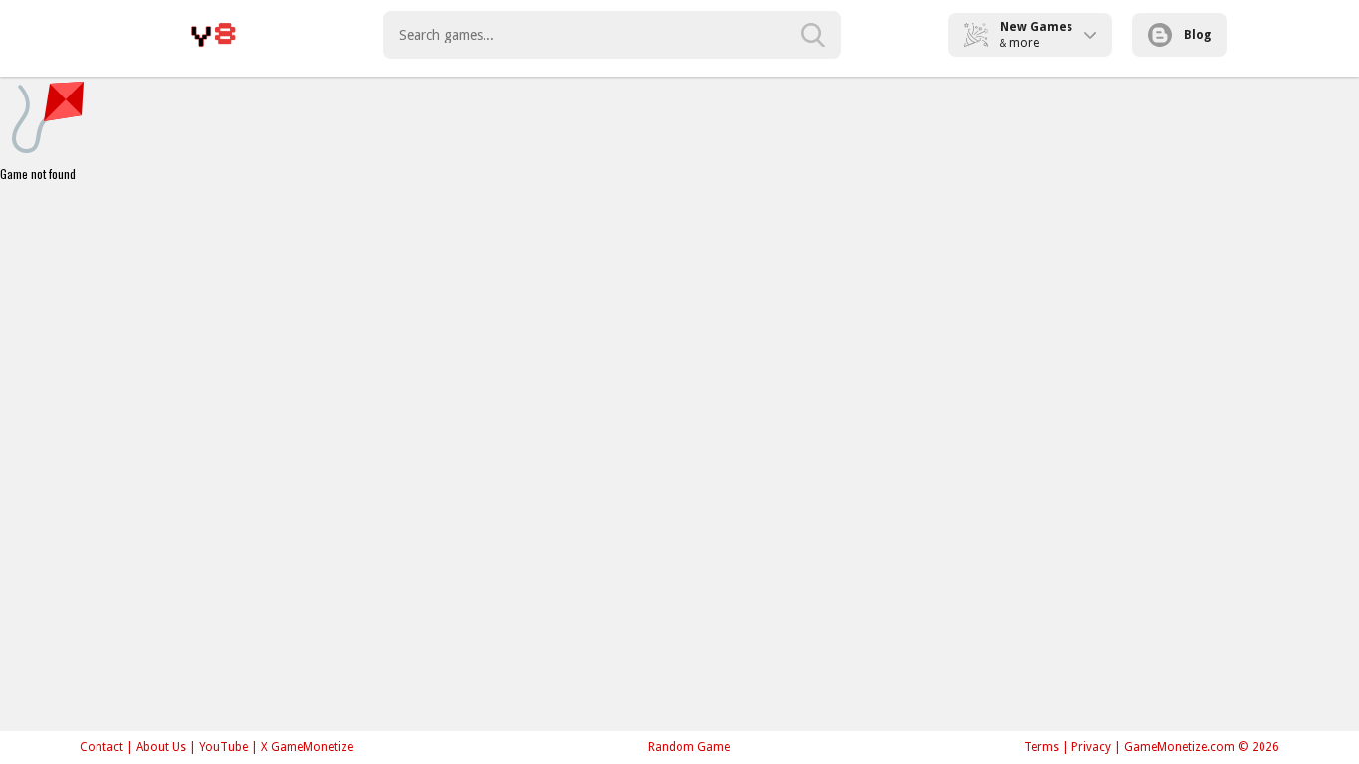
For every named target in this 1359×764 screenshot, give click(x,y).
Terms (1041, 747)
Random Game (689, 747)
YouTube (223, 747)
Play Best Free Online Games (213, 35)
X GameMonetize (307, 747)
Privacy (1091, 747)
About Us (161, 747)
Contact (101, 747)
